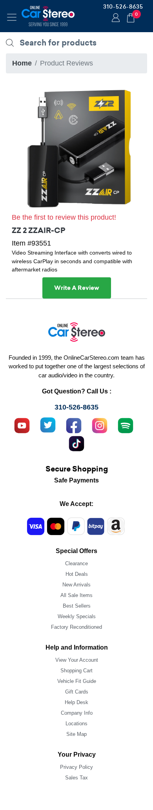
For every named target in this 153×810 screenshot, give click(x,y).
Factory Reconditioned (76, 627)
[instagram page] (100, 424)
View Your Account (76, 660)
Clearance (76, 563)
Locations (76, 723)
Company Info (77, 713)
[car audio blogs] (126, 424)
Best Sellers (77, 606)
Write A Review (76, 288)
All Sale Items (76, 595)
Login (114, 18)
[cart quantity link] (131, 16)
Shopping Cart (76, 670)
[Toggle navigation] (12, 17)
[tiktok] (76, 442)
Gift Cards (76, 692)
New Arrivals (76, 585)
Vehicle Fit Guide (76, 681)
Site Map (76, 734)
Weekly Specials (77, 616)
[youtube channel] (22, 424)
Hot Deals (77, 574)
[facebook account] (74, 424)
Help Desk (76, 702)
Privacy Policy (76, 767)
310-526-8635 (123, 7)
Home (22, 63)
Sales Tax (76, 778)
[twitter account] (48, 424)
